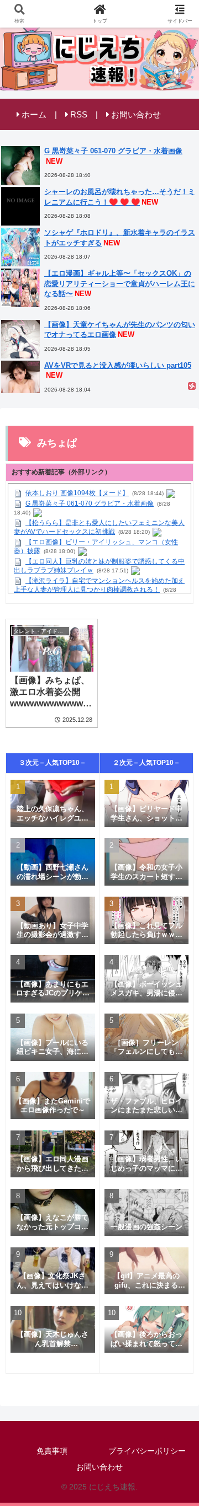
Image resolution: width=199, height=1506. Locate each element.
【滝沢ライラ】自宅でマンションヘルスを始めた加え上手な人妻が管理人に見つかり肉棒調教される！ (99, 585)
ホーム (34, 114)
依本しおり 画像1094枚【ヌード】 (77, 493)
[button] (177, 1341)
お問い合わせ (136, 114)
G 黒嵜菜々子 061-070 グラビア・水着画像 (89, 503)
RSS (78, 114)
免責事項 (51, 1450)
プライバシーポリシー (147, 1450)
